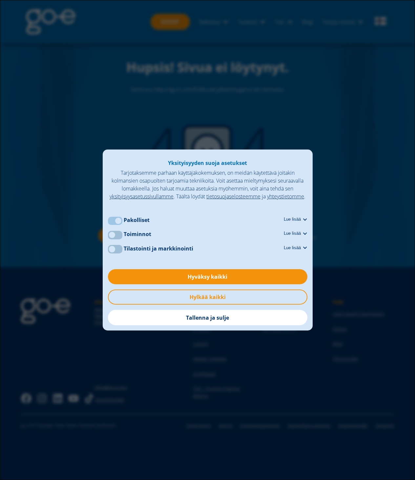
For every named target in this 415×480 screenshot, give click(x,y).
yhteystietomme (285, 196)
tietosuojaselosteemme (233, 196)
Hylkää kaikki (208, 297)
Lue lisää (293, 219)
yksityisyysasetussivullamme (142, 196)
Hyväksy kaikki (207, 276)
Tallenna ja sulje (207, 317)
